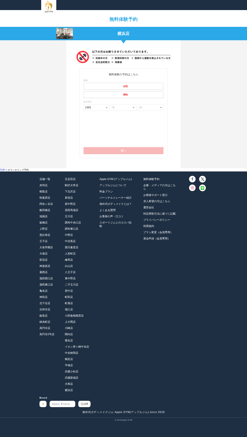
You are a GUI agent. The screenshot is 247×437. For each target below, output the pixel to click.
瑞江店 (69, 309)
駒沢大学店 (71, 185)
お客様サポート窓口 (155, 195)
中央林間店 (71, 352)
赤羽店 (43, 185)
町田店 (69, 297)
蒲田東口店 (46, 284)
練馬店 (69, 259)
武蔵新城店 (71, 377)
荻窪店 (43, 259)
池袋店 (43, 216)
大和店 (69, 383)
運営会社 (148, 207)
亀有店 (43, 290)
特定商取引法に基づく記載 (159, 213)
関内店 (69, 334)
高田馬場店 (71, 210)
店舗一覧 (44, 179)
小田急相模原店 (74, 315)
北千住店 (44, 303)
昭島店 (43, 191)
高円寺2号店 (46, 334)
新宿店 (69, 197)
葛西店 (43, 272)
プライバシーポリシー (156, 219)
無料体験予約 (151, 179)
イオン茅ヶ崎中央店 (77, 346)
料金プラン (106, 191)
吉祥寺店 (44, 309)
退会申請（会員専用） (156, 238)
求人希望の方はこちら (156, 201)
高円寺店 (44, 328)
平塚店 (69, 365)
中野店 (69, 235)
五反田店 (70, 179)
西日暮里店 (71, 247)
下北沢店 (70, 191)
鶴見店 (69, 359)
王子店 (43, 241)
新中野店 (70, 203)
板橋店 (43, 222)
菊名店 (69, 340)
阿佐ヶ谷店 (46, 203)
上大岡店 (70, 321)
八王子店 (70, 272)
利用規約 (148, 226)
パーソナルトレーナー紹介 (115, 197)
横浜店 (69, 390)
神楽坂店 (44, 266)
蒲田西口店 (46, 278)
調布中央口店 (73, 222)
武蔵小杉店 (71, 371)
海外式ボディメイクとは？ (115, 203)
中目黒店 (70, 241)
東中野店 (70, 278)
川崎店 (69, 328)
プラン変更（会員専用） (158, 232)
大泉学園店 (46, 247)
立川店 (69, 216)
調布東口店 (71, 228)
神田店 (43, 297)
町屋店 (69, 303)
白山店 (69, 266)
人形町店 (70, 253)
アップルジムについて (112, 185)
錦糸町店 (44, 321)
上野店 (43, 228)
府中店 (69, 290)
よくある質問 (107, 210)
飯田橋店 (44, 210)
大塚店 (43, 253)
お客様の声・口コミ (111, 216)
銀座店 (43, 315)
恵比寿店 (44, 235)
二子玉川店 (71, 284)
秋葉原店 (44, 197)
